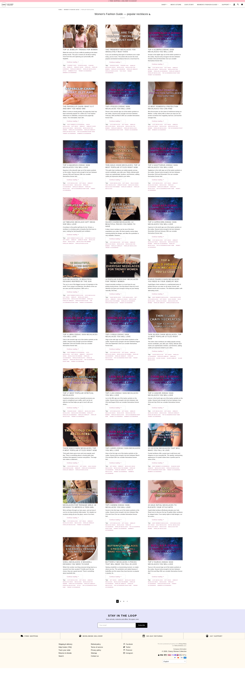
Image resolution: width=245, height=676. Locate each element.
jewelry (69, 67)
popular (87, 67)
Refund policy (96, 644)
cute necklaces (157, 67)
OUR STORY (189, 4)
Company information (179, 649)
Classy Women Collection (177, 651)
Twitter (128, 647)
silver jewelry (171, 358)
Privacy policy (96, 650)
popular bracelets (79, 357)
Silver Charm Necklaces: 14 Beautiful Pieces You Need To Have (120, 224)
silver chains (160, 358)
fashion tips (125, 65)
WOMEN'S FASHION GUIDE (207, 4)
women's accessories (69, 72)
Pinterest (128, 650)
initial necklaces (174, 524)
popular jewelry (75, 69)
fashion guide (82, 65)
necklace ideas (110, 67)
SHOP (164, 4)
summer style (72, 70)
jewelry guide (78, 67)
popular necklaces (89, 69)
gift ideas (167, 67)
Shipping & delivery (65, 644)
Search (61, 656)
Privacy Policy (182, 644)
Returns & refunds (65, 653)
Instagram (129, 653)
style (64, 70)
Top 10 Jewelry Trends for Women (80, 49)
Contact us (95, 656)
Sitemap (94, 653)
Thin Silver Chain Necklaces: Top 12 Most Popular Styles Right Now (164, 337)
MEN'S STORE (176, 4)
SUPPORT (225, 4)
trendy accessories (85, 70)
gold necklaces (68, 468)
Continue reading (72, 62)
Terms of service (97, 647)
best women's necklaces (75, 238)
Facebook (129, 644)
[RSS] (149, 14)
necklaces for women (112, 186)
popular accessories (118, 69)
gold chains (135, 183)
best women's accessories (75, 124)
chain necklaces (115, 183)
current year (71, 65)
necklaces (120, 67)
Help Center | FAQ (65, 647)
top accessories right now (171, 73)
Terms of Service (178, 645)
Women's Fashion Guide (109, 14)
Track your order (64, 650)
